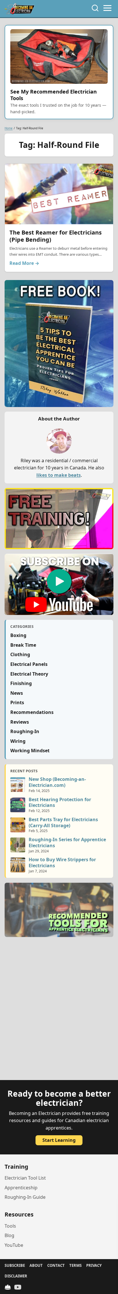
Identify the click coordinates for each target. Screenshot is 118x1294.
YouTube (14, 1245)
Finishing (21, 683)
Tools (10, 1226)
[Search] (95, 8)
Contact (56, 1265)
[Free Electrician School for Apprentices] (59, 518)
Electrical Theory (29, 674)
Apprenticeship (21, 1187)
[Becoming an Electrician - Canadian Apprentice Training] (20, 8)
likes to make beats (58, 475)
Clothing (20, 654)
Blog (9, 1235)
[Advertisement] (59, 1012)
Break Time (23, 645)
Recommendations (32, 712)
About (36, 1265)
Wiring (17, 741)
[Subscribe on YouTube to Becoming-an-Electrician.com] (59, 584)
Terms (75, 1265)
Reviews (19, 722)
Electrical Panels (29, 664)
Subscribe (15, 1265)
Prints (17, 702)
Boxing (18, 635)
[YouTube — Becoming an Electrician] (17, 1287)
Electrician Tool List (25, 1178)
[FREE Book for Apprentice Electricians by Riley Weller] (59, 343)
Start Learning (59, 1140)
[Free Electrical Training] (8, 1287)
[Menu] (107, 8)
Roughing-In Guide (25, 1197)
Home (9, 128)
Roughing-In (24, 731)
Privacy (94, 1265)
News (16, 693)
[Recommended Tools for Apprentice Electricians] (59, 910)
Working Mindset (30, 750)
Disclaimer (16, 1276)
